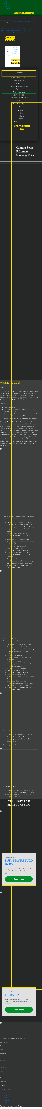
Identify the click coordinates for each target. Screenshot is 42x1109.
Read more (19, 879)
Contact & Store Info (24, 13)
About (2, 28)
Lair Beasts (16, 32)
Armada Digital (17, 1106)
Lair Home (4, 1042)
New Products (5, 30)
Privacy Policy (5, 1089)
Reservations (4, 1053)
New (1, 1071)
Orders (27, 30)
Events (20, 28)
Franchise (3, 1046)
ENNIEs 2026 (12, 995)
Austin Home (29, 21)
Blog (10, 32)
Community (4, 32)
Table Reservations (11, 28)
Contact (3, 1082)
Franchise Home (19, 21)
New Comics (27, 28)
